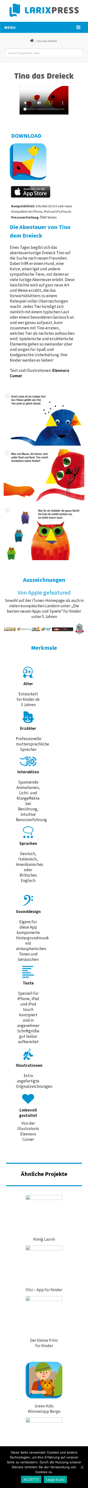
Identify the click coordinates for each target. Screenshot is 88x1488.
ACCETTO (31, 1479)
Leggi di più (55, 1479)
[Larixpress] (44, 10)
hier (43, 217)
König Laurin (44, 1239)
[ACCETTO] (81, 1467)
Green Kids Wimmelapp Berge (44, 1408)
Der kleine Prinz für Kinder (44, 1343)
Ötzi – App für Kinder (44, 1289)
